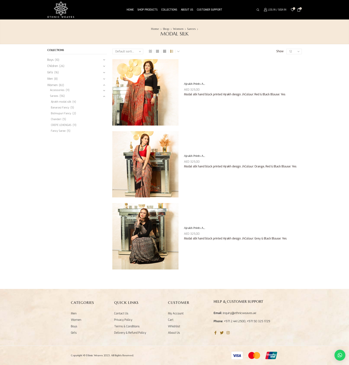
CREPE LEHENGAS (61, 125)
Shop (166, 29)
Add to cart (141, 93)
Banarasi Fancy (60, 107)
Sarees (191, 29)
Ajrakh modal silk (61, 102)
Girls (50, 72)
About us (187, 9)
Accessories (57, 90)
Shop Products (147, 9)
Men (50, 79)
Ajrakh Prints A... (194, 84)
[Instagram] (228, 333)
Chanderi (56, 119)
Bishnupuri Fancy (61, 113)
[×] (339, 355)
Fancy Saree (58, 131)
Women (178, 29)
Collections (169, 9)
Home (130, 9)
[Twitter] (222, 333)
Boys (50, 60)
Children (52, 66)
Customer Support (209, 9)
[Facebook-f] (215, 333)
